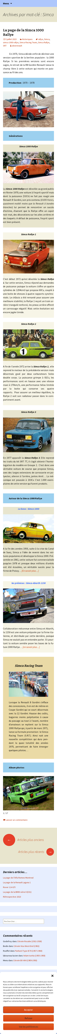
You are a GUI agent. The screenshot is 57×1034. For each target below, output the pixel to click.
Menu (6, 3)
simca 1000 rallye (11, 42)
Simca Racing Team (28, 42)
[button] (52, 975)
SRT (5, 45)
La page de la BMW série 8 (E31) (17, 892)
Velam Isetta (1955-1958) (34, 955)
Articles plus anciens (25, 840)
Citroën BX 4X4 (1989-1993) (25, 960)
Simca (47, 39)
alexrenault (17, 45)
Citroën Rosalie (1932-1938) (29, 941)
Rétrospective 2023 (12, 896)
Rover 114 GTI (9, 887)
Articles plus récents (35, 852)
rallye (40, 39)
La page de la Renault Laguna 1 (17, 882)
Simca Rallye (43, 42)
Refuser (28, 1018)
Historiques (27, 39)
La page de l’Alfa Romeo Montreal (18, 877)
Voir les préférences (28, 1026)
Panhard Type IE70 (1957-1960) (28, 950)
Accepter (28, 1009)
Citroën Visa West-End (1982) (26, 946)
